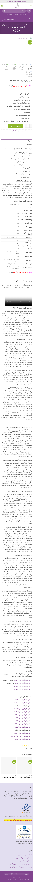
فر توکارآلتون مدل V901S (22, 699)
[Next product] (18, 30)
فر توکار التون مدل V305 (22, 721)
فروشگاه (18, 25)
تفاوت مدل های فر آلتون (20, 86)
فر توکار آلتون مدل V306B (22, 733)
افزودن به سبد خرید (15, 126)
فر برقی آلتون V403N (26, 777)
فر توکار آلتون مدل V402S (22, 715)
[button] (31, 5)
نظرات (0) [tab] (29, 144)
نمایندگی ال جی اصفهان (25, 854)
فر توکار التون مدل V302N (22, 689)
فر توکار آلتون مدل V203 (22, 739)
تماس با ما (19, 877)
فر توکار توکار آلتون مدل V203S (20, 736)
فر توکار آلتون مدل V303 (22, 683)
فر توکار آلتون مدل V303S (22, 680)
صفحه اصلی (27, 25)
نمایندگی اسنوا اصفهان (25, 861)
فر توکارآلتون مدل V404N (22, 709)
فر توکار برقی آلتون (12, 27)
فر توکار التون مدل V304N (22, 686)
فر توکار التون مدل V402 (22, 718)
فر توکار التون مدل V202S (22, 724)
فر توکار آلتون (25, 130)
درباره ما (13, 877)
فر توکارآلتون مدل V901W (22, 702)
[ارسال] (4, 10)
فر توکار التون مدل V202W (22, 727)
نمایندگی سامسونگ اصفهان (24, 858)
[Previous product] (14, 30)
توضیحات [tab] (29, 141)
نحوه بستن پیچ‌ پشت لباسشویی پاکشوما (20, 864)
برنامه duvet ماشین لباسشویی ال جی (21, 867)
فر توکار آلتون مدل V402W (22, 712)
